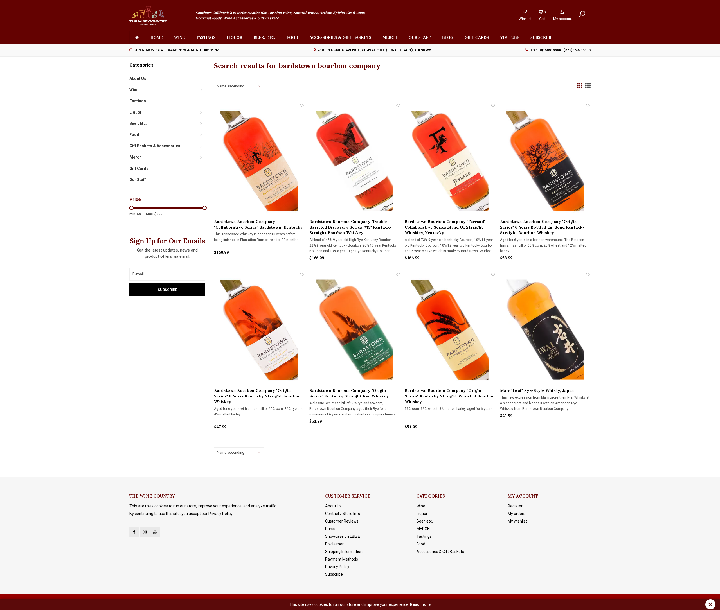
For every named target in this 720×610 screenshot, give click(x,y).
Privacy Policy (337, 566)
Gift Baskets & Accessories (154, 146)
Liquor (234, 37)
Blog (447, 37)
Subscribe (334, 574)
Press (330, 529)
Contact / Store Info (342, 513)
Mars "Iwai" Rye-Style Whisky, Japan (537, 390)
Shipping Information (344, 551)
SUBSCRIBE (541, 37)
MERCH (423, 529)
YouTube (509, 37)
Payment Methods (341, 559)
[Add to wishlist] (302, 105)
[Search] (582, 14)
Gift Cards (477, 37)
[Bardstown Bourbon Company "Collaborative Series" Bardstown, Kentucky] (259, 161)
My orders (516, 513)
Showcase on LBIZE (342, 536)
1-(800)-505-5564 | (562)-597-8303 (560, 50)
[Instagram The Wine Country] (145, 532)
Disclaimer (334, 544)
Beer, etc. (264, 37)
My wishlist (517, 521)
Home (156, 37)
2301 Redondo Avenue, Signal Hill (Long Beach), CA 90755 (374, 50)
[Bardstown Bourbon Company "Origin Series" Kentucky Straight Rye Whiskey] (354, 330)
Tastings (205, 37)
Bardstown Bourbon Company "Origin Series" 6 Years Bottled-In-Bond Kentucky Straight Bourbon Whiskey (542, 227)
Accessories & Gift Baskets (340, 37)
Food (292, 37)
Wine (179, 37)
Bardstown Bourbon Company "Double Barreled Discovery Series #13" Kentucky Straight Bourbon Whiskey (350, 227)
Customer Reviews (342, 521)
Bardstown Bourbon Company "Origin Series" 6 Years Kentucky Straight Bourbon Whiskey (257, 396)
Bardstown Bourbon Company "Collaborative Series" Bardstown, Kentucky (258, 224)
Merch (389, 37)
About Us (137, 78)
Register (515, 506)
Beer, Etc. (138, 123)
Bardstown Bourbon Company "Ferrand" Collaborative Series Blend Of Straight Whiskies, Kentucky (445, 227)
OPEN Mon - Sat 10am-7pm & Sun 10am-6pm (176, 50)
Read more (420, 604)
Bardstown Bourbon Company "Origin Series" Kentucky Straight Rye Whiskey (349, 393)
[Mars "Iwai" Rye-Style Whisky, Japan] (545, 330)
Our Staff (420, 37)
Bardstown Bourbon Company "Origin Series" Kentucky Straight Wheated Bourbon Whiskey (450, 396)
